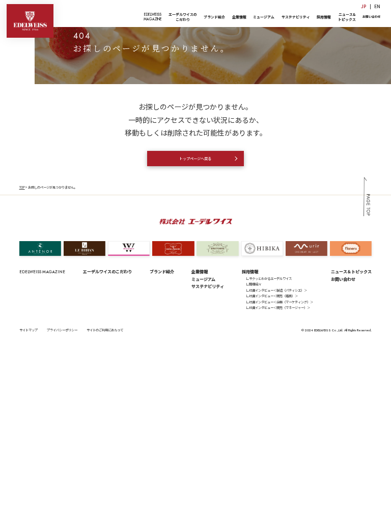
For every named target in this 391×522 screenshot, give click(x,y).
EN (377, 6)
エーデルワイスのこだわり (183, 17)
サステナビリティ (296, 16)
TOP (22, 187)
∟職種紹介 (253, 284)
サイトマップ (28, 330)
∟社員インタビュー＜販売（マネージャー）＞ (278, 307)
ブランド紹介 (214, 16)
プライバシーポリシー (62, 330)
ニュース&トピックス (347, 17)
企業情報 (239, 16)
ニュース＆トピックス (351, 271)
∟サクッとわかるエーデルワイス (269, 278)
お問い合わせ (371, 16)
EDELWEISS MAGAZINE (42, 272)
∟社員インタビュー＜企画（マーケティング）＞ (279, 302)
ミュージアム (263, 16)
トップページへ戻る (195, 158)
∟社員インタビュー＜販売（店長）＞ (272, 296)
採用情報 (324, 16)
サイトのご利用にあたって (105, 330)
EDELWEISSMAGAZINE (153, 17)
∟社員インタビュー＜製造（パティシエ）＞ (276, 290)
